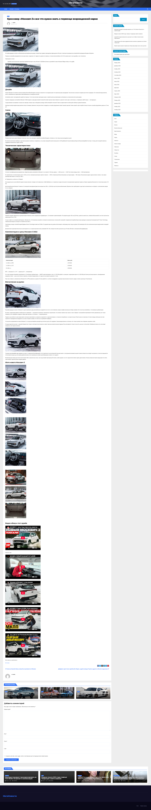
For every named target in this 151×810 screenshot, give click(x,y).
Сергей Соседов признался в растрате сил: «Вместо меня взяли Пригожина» (93, 777)
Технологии (117, 159)
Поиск (115, 15)
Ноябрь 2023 (117, 68)
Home (5, 9)
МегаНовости (75, 3)
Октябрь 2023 (117, 72)
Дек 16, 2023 (81, 780)
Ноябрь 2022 (117, 106)
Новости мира (117, 143)
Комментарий (7, 709)
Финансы (116, 165)
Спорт (115, 156)
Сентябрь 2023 (117, 75)
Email (5, 741)
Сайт (5, 748)
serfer (14, 22)
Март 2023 (116, 94)
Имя (5, 733)
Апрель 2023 (117, 90)
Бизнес (116, 124)
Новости (116, 140)
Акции (115, 121)
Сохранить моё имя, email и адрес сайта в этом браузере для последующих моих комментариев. (27, 756)
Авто (8, 16)
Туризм (116, 162)
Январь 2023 (117, 100)
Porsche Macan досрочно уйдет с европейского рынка (53, 694)
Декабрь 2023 (117, 65)
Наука (115, 137)
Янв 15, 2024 (8, 780)
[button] (147, 9)
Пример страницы (14, 9)
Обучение (116, 146)
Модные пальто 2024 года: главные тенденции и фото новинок (128, 33)
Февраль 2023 (117, 97)
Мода (115, 134)
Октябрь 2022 (117, 109)
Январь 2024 (117, 62)
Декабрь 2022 (117, 103)
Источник (7, 662)
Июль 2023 (116, 81)
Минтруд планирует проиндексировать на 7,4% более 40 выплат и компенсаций (20, 777)
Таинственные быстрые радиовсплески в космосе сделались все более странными (129, 777)
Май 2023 (116, 87)
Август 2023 (117, 78)
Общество (116, 149)
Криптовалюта (117, 131)
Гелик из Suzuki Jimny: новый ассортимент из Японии (21, 669)
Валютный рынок (118, 128)
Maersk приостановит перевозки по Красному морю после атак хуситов (130, 45)
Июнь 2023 (116, 84)
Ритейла (116, 153)
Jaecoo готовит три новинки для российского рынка (17, 694)
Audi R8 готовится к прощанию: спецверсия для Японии (93, 694)
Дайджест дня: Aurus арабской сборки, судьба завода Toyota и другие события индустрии (83, 669)
